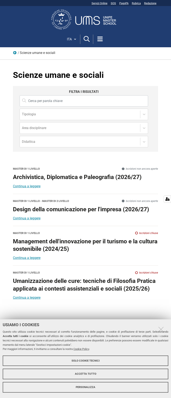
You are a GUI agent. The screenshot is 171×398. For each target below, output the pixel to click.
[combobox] (22, 114)
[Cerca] (86, 39)
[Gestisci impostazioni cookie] (167, 199)
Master (15, 53)
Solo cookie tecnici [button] (86, 360)
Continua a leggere (26, 186)
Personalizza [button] (85, 387)
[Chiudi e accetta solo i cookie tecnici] (161, 329)
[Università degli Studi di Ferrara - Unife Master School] (85, 19)
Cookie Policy (81, 349)
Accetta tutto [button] (85, 373)
